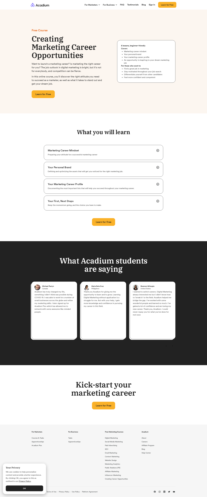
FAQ (122, 4)
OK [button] (24, 488)
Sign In (152, 4)
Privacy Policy (64, 492)
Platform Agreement (90, 492)
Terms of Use (51, 492)
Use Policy (76, 492)
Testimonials (133, 4)
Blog (144, 4)
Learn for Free (167, 5)
